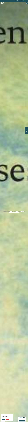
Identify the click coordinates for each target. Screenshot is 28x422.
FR (18, 1)
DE (19, 1)
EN (20, 1)
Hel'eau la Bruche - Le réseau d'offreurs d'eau (19, 0)
